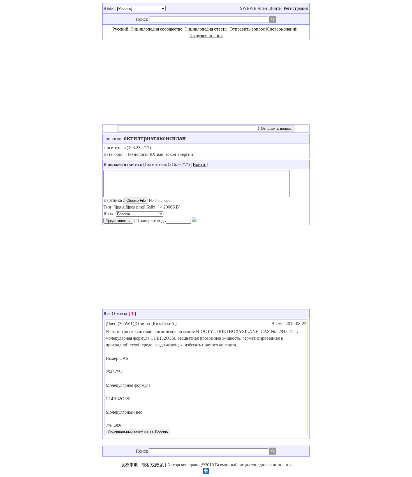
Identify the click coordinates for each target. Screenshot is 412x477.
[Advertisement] (206, 82)
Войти (276, 8)
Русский (120, 29)
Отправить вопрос (248, 29)
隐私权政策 (153, 464)
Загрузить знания (206, 35)
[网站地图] (206, 472)
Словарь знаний (283, 29)
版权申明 (129, 464)
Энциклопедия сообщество (157, 29)
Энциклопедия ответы (206, 29)
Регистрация (296, 8)
